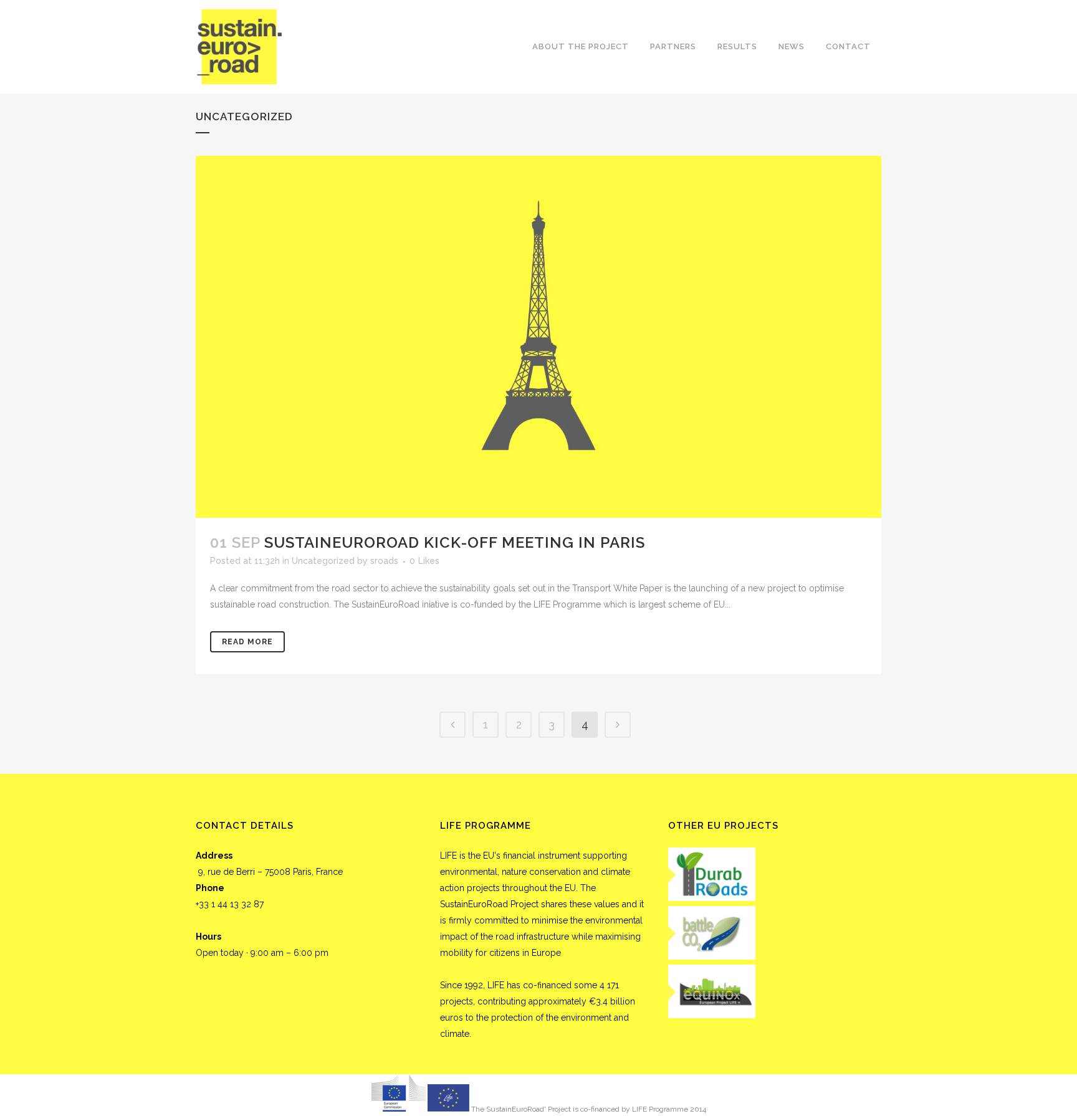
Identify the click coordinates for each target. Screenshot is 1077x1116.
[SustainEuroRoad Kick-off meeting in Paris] (538, 337)
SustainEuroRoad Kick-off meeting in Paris (454, 542)
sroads (384, 561)
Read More (247, 641)
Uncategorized (323, 561)
